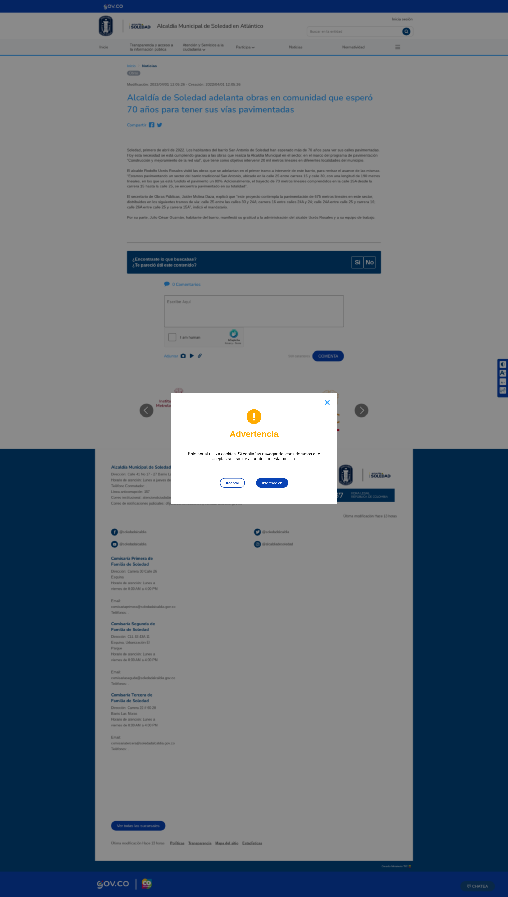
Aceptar (232, 483)
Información (272, 483)
